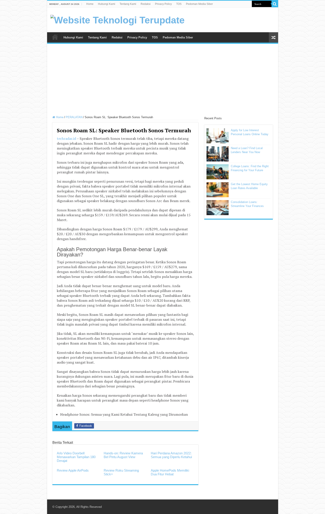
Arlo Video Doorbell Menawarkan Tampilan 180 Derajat (76, 457)
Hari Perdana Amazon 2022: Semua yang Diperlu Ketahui (171, 455)
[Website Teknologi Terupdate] (117, 19)
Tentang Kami (128, 4)
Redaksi (146, 4)
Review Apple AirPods (73, 470)
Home (90, 4)
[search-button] (274, 4)
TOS (179, 4)
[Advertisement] (162, 80)
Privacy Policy (163, 4)
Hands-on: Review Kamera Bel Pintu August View (123, 455)
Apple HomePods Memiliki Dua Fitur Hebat (170, 472)
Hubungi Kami (106, 4)
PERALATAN (74, 117)
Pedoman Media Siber (199, 4)
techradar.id (66, 138)
